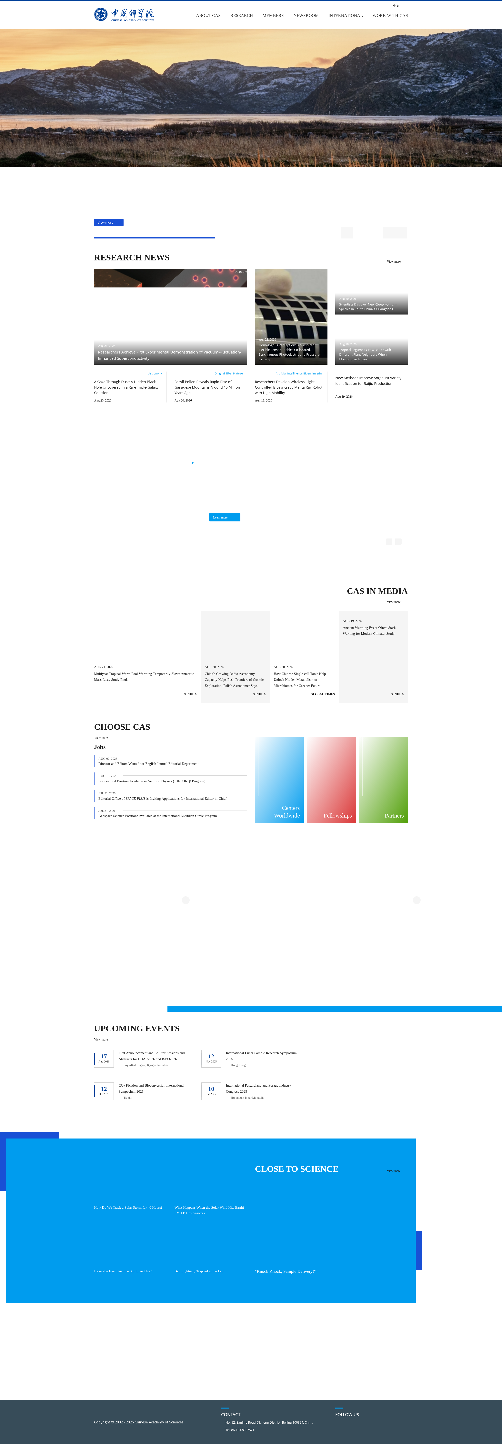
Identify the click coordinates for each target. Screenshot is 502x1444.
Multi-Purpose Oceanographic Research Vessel (269, 938)
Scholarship (353, 1346)
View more (392, 261)
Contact (106, 1368)
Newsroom (305, 15)
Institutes (160, 1338)
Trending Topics (166, 1331)
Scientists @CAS (371, 437)
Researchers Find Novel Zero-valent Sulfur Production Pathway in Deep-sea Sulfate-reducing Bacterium (311, 990)
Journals (159, 1353)
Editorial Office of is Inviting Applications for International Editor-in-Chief (165, 799)
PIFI (275, 1338)
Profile (105, 1331)
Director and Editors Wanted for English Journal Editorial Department (152, 764)
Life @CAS (352, 1361)
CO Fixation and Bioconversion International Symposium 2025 (154, 1088)
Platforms (161, 1346)
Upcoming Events (135, 1029)
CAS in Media (379, 591)
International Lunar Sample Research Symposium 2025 (254, 1056)
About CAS (208, 15)
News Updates (222, 1346)
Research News (130, 258)
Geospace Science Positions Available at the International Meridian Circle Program (162, 816)
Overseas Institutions (289, 1331)
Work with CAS (390, 15)
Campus (350, 1353)
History (106, 1338)
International (345, 15)
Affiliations (108, 1361)
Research (241, 15)
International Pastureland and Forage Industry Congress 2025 (261, 1088)
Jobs (100, 747)
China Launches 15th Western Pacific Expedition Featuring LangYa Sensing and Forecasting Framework (244, 990)
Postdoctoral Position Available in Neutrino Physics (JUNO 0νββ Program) (155, 781)
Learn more (221, 517)
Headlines (218, 1331)
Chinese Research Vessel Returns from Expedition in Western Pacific (376, 987)
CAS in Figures (111, 1353)
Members (272, 15)
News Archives (222, 1383)
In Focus (217, 1376)
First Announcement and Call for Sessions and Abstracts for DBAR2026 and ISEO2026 (154, 1056)
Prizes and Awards (287, 1346)
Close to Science (294, 1169)
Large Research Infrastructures (172, 869)
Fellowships (353, 1338)
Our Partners (282, 1353)
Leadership (109, 1346)
